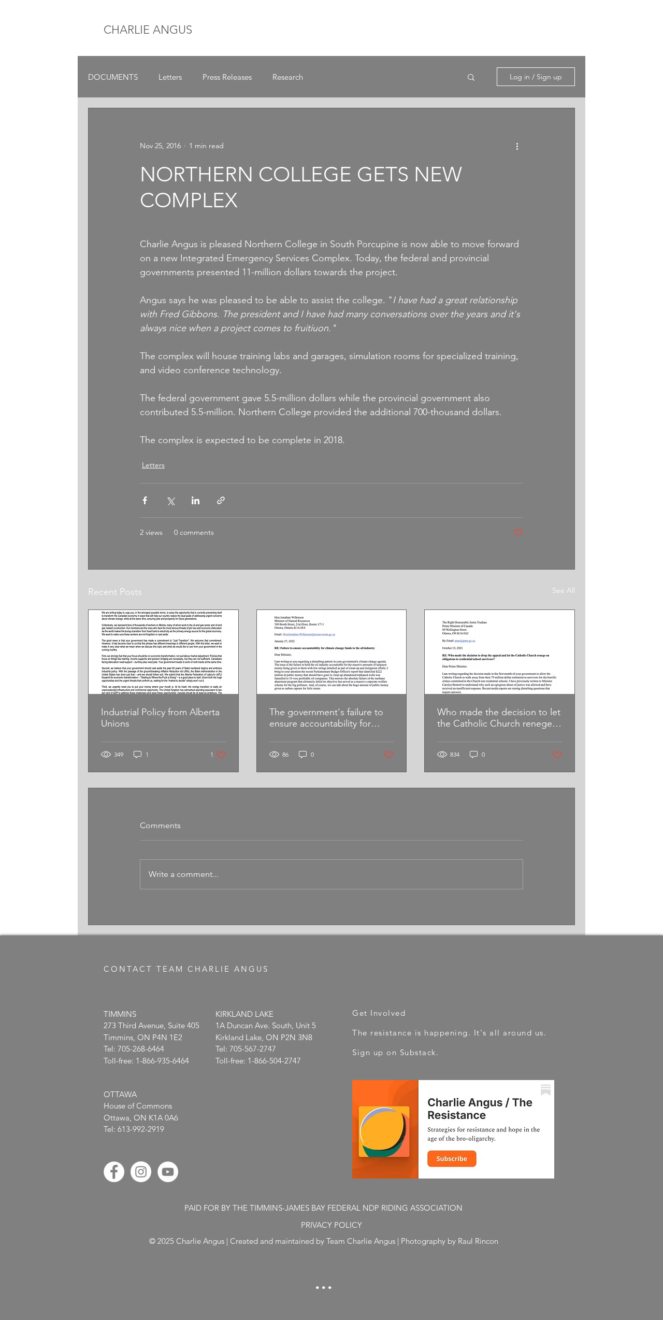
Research (287, 77)
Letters (170, 77)
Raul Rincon (478, 1241)
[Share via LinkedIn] (195, 500)
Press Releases (227, 77)
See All (563, 590)
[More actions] (517, 145)
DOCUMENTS (113, 77)
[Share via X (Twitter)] (170, 500)
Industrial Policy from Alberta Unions (160, 717)
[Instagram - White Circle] (141, 1171)
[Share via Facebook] (145, 500)
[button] (471, 77)
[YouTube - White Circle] (167, 1171)
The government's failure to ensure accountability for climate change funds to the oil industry (327, 717)
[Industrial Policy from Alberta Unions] (163, 652)
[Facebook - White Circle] (114, 1171)
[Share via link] (221, 500)
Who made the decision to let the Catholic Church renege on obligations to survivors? (498, 717)
